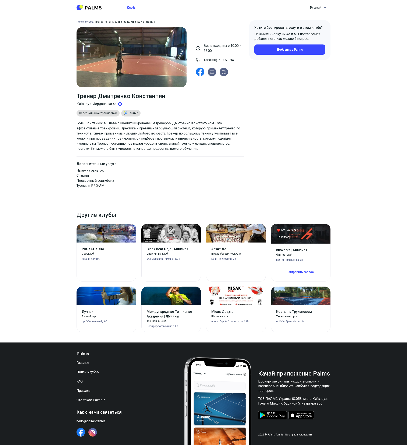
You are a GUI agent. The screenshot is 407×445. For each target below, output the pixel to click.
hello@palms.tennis (91, 421)
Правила (83, 391)
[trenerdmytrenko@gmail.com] (212, 72)
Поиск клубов (88, 372)
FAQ (80, 381)
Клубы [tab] (131, 7)
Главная (83, 363)
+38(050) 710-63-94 (219, 60)
